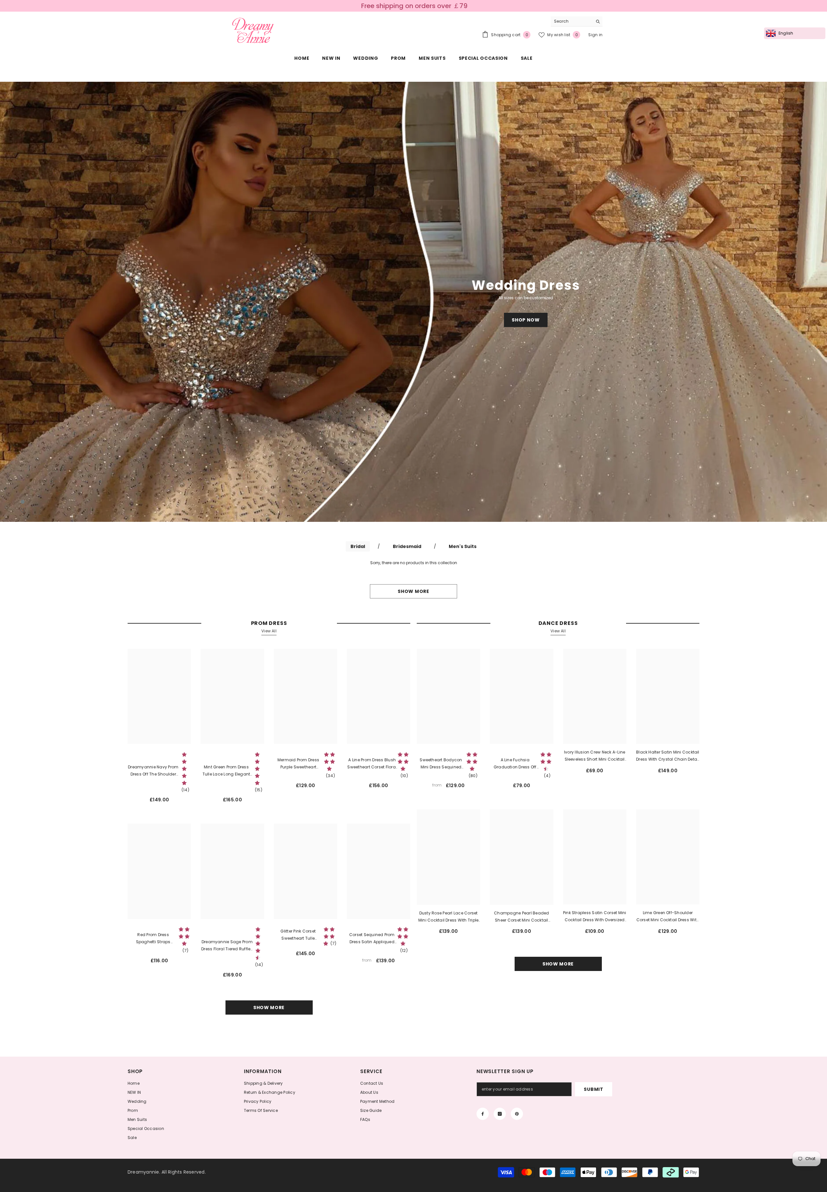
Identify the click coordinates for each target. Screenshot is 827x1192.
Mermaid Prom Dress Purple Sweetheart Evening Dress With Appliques (298, 764)
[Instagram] (500, 1114)
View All (269, 631)
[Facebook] (482, 1114)
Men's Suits (462, 546)
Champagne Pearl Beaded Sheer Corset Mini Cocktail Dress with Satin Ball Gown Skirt (521, 917)
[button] (72, 302)
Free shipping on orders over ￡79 (414, 5)
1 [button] (23, 502)
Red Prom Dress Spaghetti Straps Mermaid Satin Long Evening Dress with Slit (153, 938)
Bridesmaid (407, 546)
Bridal (358, 546)
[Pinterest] (517, 1114)
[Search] (576, 21)
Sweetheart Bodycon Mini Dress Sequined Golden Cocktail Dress (441, 764)
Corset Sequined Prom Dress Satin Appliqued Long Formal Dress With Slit (372, 938)
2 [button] (23, 510)
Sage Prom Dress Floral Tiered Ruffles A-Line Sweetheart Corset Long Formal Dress (227, 946)
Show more (413, 591)
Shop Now (526, 320)
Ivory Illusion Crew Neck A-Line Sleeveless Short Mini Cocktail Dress (594, 756)
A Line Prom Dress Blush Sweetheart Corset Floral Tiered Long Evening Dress (372, 764)
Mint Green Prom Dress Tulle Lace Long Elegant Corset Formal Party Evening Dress (226, 771)
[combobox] (571, 21)
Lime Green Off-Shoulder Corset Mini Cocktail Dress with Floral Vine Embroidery (667, 916)
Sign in (595, 34)
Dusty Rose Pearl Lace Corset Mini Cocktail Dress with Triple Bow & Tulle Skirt (448, 917)
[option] (413, 302)
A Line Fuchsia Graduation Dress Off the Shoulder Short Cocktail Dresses (515, 764)
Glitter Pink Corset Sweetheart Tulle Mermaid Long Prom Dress (298, 935)
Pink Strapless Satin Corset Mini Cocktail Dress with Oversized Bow (594, 916)
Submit (593, 1089)
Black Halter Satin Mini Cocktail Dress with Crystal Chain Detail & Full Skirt (667, 756)
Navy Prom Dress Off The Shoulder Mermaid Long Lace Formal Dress (153, 771)
